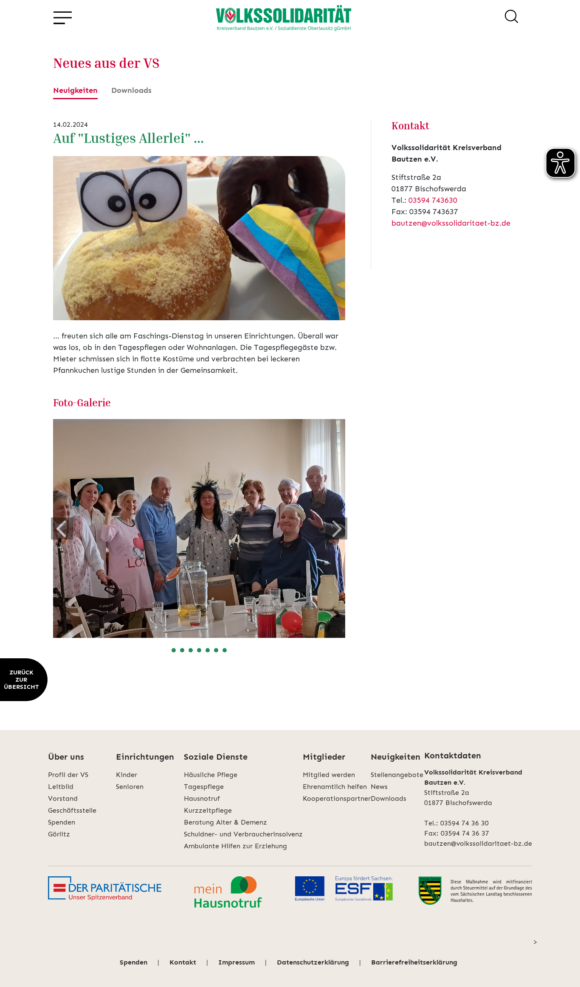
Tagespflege (204, 787)
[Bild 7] (224, 650)
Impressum (236, 962)
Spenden (61, 822)
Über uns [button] (66, 757)
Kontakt (182, 962)
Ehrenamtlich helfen (335, 787)
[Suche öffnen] (511, 18)
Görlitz (59, 834)
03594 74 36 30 (464, 823)
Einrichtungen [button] (145, 757)
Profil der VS (68, 775)
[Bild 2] (182, 650)
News (379, 787)
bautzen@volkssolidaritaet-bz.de (450, 223)
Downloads (131, 90)
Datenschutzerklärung (313, 962)
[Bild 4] (199, 650)
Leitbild (60, 787)
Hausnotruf (202, 798)
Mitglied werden (329, 775)
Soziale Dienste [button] (216, 757)
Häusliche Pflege (210, 775)
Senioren (130, 787)
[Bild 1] (174, 650)
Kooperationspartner (337, 798)
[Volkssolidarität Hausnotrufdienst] (228, 892)
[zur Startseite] (283, 17)
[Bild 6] (216, 650)
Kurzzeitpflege (208, 810)
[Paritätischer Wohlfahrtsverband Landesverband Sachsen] (104, 892)
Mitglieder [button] (324, 757)
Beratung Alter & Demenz (225, 822)
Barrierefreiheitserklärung (414, 962)
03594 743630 (432, 200)
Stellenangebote (397, 775)
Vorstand (63, 798)
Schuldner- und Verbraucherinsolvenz (243, 834)
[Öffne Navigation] (62, 18)
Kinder (126, 775)
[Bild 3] (191, 650)
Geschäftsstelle (72, 810)
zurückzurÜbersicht (21, 680)
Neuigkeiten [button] (395, 757)
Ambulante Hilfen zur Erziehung (235, 846)
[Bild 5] (208, 650)
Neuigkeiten (75, 90)
